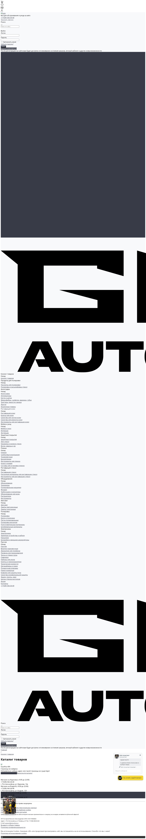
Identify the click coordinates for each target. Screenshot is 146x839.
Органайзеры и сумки (9, 219)
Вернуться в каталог (24, 773)
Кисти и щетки (6, 94)
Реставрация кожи (8, 59)
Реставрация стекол (8, 68)
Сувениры (5, 210)
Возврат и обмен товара (10, 825)
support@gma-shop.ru (11, 823)
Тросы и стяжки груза (9, 208)
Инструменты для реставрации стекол (15, 151)
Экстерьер (5, 121)
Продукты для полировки (10, 385)
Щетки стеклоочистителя (10, 232)
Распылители (6, 166)
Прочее (4, 79)
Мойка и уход (6, 62)
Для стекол (5, 125)
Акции (3, 234)
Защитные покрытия (9, 64)
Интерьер (4, 118)
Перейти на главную (9, 773)
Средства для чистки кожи (11, 110)
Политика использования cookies (14, 833)
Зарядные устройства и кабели (13, 193)
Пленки (4, 66)
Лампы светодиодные (9, 173)
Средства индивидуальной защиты (14, 228)
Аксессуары (5, 55)
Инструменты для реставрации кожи (15, 114)
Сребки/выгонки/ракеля (10, 134)
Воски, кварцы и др (8, 129)
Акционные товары (8, 57)
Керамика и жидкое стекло (11, 127)
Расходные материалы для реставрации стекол (19, 149)
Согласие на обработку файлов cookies (16, 810)
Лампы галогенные (8, 175)
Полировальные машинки (11, 158)
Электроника (6, 77)
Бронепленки (6, 138)
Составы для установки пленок (13, 145)
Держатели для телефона (10, 204)
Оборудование (6, 70)
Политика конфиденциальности (13, 827)
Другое (3, 101)
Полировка (5, 75)
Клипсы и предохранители (11, 215)
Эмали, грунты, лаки (8, 230)
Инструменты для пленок (10, 140)
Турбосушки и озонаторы (10, 162)
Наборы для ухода (8, 212)
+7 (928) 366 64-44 (7, 18)
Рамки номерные (7, 223)
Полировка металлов (9, 184)
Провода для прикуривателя (12, 206)
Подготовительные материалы (13, 186)
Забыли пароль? (7, 44)
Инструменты (6, 169)
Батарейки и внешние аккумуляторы (15, 197)
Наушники (5, 195)
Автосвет (4, 73)
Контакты (4, 236)
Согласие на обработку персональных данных (19, 808)
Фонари (4, 160)
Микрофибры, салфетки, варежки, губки (16, 97)
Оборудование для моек (10, 164)
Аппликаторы (6, 92)
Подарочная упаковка (9, 221)
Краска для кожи (7, 108)
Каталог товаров (7, 88)
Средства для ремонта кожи (11, 112)
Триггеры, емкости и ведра (11, 99)
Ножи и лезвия (6, 142)
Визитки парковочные (9, 201)
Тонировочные (7, 136)
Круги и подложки (8, 180)
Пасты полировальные (9, 182)
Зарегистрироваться (9, 49)
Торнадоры (5, 156)
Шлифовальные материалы (11, 188)
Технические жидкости (9, 217)
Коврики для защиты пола (11, 225)
